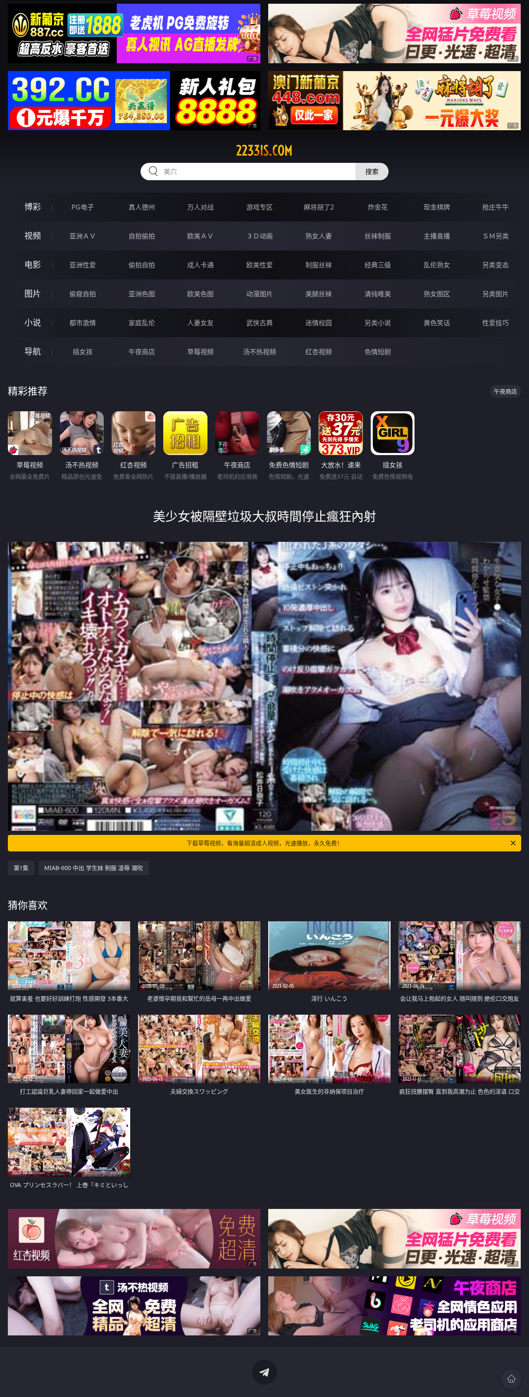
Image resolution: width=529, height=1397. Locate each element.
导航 (32, 351)
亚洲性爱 (82, 264)
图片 (32, 293)
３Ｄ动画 (259, 236)
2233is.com (264, 150)
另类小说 (378, 322)
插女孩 (83, 351)
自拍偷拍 (142, 236)
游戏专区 (259, 207)
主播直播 (437, 236)
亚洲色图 (142, 293)
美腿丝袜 (318, 293)
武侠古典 (259, 322)
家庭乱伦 (142, 322)
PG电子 (82, 207)
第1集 (21, 868)
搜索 (372, 171)
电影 (32, 264)
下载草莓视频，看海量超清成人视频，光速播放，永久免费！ (264, 843)
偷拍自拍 (142, 264)
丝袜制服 (378, 236)
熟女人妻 (318, 236)
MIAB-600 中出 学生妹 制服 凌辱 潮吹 (93, 868)
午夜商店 (142, 351)
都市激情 (82, 322)
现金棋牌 (437, 207)
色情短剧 (378, 351)
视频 (32, 235)
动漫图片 (259, 293)
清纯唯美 (378, 293)
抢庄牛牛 (495, 207)
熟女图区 (437, 293)
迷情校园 (318, 322)
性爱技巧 (495, 322)
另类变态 (495, 264)
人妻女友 (200, 322)
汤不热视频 (259, 351)
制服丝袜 (318, 264)
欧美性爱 (259, 264)
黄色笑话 (437, 322)
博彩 (32, 206)
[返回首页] (511, 1379)
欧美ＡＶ (200, 236)
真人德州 (142, 207)
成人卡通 (200, 264)
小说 (32, 322)
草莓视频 (200, 351)
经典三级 (378, 264)
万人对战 (200, 207)
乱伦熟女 (437, 264)
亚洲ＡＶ (82, 236)
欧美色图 (200, 293)
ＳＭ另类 (495, 236)
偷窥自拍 (82, 293)
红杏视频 (318, 351)
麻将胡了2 (319, 207)
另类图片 (495, 293)
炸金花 (378, 207)
